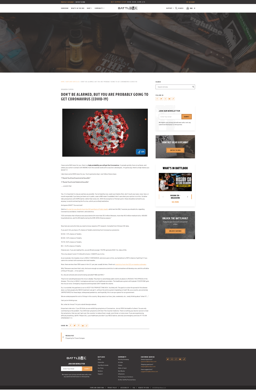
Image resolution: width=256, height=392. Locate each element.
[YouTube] (82, 325)
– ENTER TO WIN (73, 2)
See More (175, 202)
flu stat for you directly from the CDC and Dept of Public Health (87, 209)
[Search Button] (193, 87)
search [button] (181, 8)
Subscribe (64, 8)
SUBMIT (186, 116)
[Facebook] (157, 98)
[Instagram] (165, 98)
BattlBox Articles (72, 81)
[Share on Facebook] (70, 325)
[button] (89, 8)
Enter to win (175, 150)
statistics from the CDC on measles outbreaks (130, 264)
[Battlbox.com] (128, 8)
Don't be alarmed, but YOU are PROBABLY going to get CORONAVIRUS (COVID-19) (109, 81)
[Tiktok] (86, 325)
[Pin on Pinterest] (78, 325)
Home (62, 81)
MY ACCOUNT (191, 2)
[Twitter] (161, 98)
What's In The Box (77, 8)
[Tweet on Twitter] (74, 325)
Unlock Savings (175, 231)
